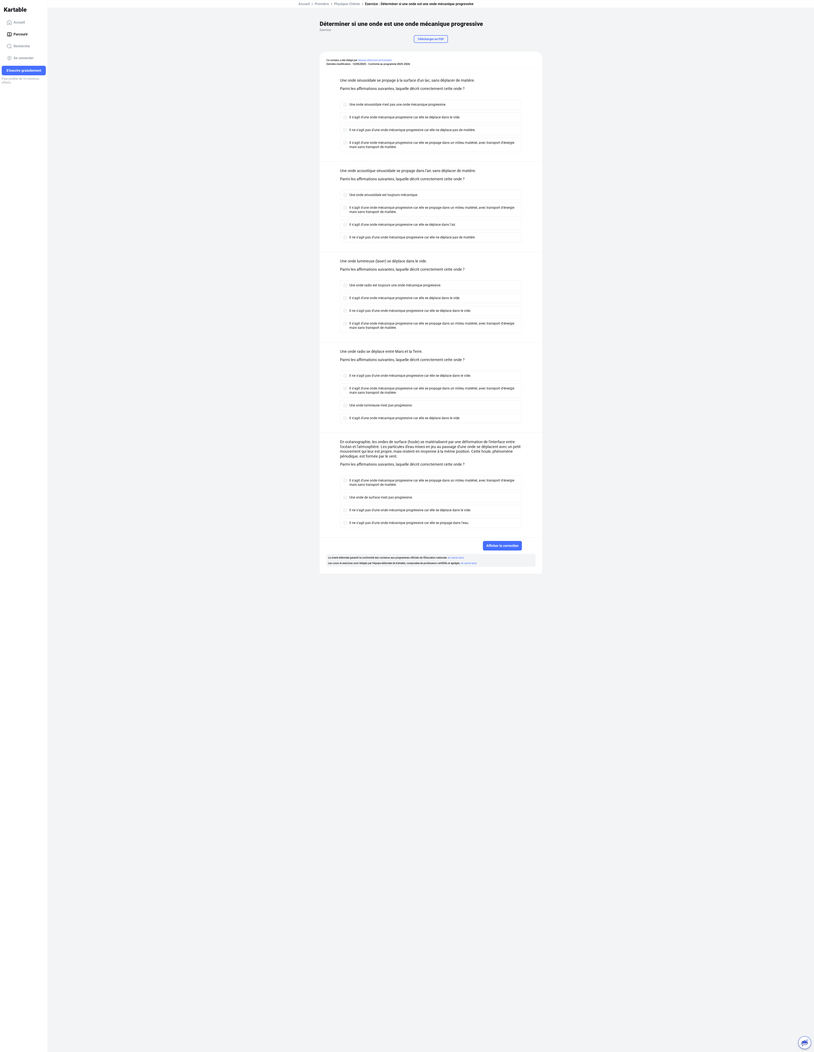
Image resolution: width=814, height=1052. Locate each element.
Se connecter (24, 58)
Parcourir (21, 34)
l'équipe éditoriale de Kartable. (375, 60)
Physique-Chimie (347, 4)
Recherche (22, 46)
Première (322, 4)
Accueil (19, 22)
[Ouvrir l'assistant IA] (805, 1043)
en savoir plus (456, 557)
